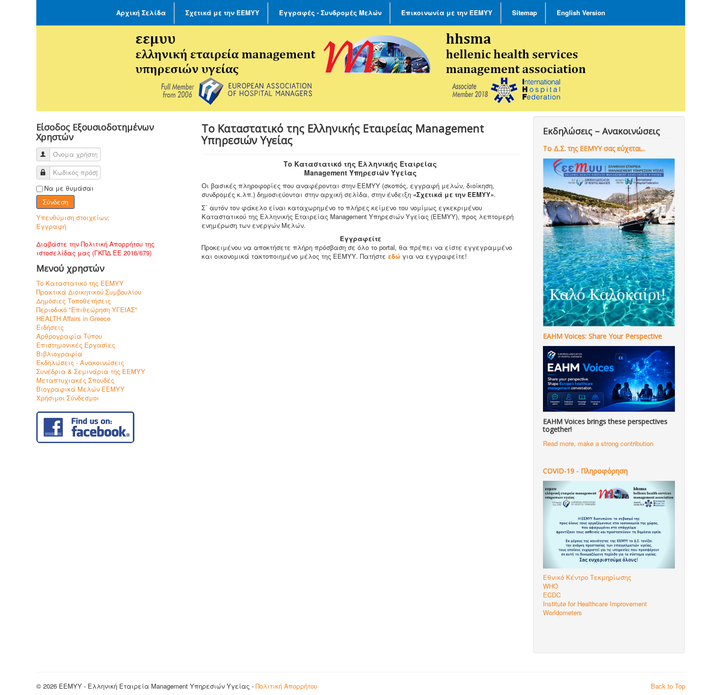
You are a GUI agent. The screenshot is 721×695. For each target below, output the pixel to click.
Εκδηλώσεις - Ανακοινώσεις (80, 362)
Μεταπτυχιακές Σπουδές (75, 380)
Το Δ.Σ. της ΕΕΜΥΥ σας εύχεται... (594, 148)
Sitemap (524, 12)
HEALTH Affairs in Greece (73, 318)
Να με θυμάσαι (69, 188)
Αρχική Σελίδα (141, 12)
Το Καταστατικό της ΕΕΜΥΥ (80, 283)
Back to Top (668, 686)
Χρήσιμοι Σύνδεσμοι (67, 398)
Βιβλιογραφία (59, 353)
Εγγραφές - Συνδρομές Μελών (330, 12)
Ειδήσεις (50, 327)
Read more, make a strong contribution (598, 443)
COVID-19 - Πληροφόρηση (585, 470)
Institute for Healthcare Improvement (595, 603)
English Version (581, 12)
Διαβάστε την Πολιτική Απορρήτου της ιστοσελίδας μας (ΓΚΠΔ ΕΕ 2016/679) (95, 248)
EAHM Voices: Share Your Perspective (602, 336)
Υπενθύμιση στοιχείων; (72, 217)
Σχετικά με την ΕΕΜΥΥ (222, 12)
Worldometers (562, 612)
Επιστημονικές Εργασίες (75, 345)
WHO (550, 586)
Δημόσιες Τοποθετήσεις (73, 301)
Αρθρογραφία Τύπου (69, 336)
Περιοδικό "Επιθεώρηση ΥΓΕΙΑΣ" (86, 309)
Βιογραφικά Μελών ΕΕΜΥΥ (80, 389)
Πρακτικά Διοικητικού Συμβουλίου (88, 292)
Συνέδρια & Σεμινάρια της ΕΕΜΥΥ (90, 371)
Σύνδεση (55, 201)
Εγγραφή (51, 226)
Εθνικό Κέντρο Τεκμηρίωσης (587, 577)
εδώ (394, 256)
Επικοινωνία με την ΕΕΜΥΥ (446, 12)
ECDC (552, 594)
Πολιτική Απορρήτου (286, 686)
